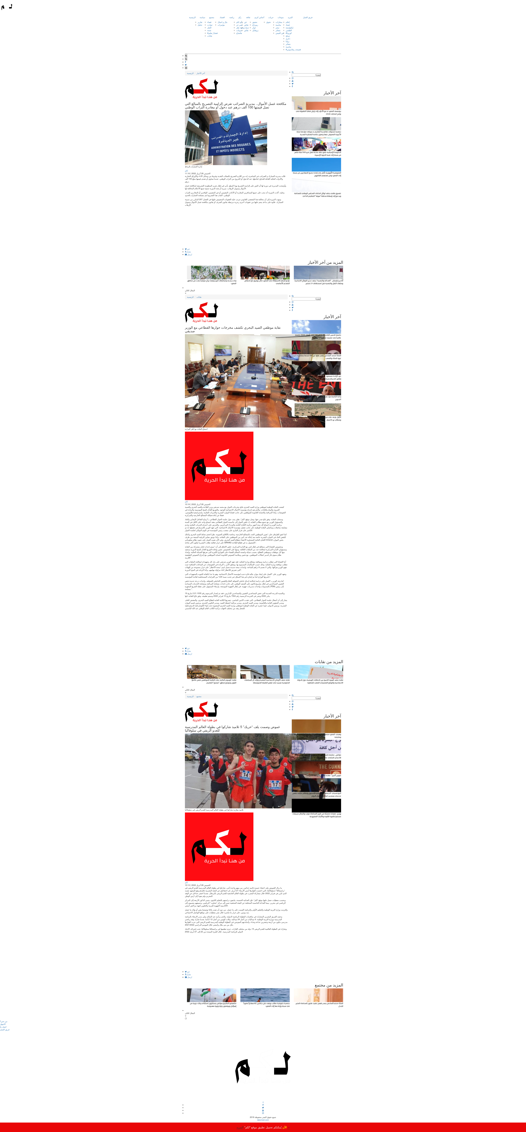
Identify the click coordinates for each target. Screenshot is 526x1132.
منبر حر (239, 24)
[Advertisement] (236, 229)
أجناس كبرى (259, 17)
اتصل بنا (3, 1026)
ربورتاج (255, 24)
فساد (288, 24)
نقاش (246, 24)
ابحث (318, 75)
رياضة (231, 17)
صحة (209, 30)
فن (245, 22)
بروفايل (255, 30)
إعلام (288, 22)
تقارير (200, 22)
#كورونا (289, 33)
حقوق (268, 22)
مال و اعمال (222, 22)
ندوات (246, 27)
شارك (188, 251)
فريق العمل (307, 17)
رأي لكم (239, 22)
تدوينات (239, 30)
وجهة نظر (240, 27)
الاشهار (3, 1024)
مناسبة (278, 24)
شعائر (278, 30)
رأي (239, 17)
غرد (188, 249)
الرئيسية (192, 17)
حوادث (210, 24)
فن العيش (280, 33)
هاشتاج (239, 33)
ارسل (189, 254)
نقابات (209, 35)
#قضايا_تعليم (212, 33)
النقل (209, 27)
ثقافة (248, 17)
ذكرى (288, 38)
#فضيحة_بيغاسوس (293, 49)
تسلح (288, 35)
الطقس (289, 30)
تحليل (200, 24)
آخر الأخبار (201, 73)
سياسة (202, 17)
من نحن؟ (3, 1021)
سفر (277, 27)
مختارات (279, 22)
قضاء (209, 22)
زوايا (287, 41)
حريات (271, 17)
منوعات (281, 17)
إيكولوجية (289, 27)
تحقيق (254, 22)
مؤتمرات (221, 24)
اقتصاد (222, 17)
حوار (254, 27)
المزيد (290, 17)
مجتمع (211, 17)
